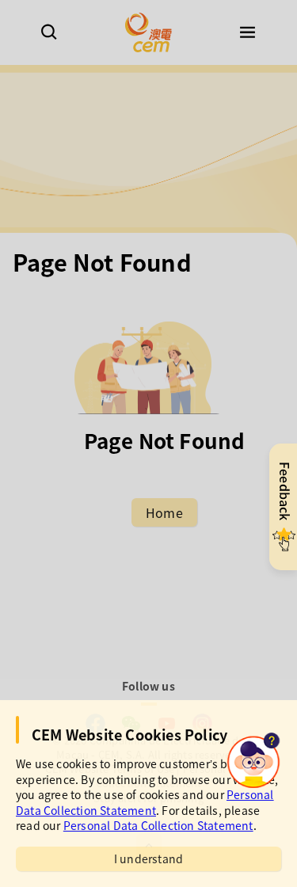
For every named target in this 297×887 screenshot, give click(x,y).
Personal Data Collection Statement (145, 802)
